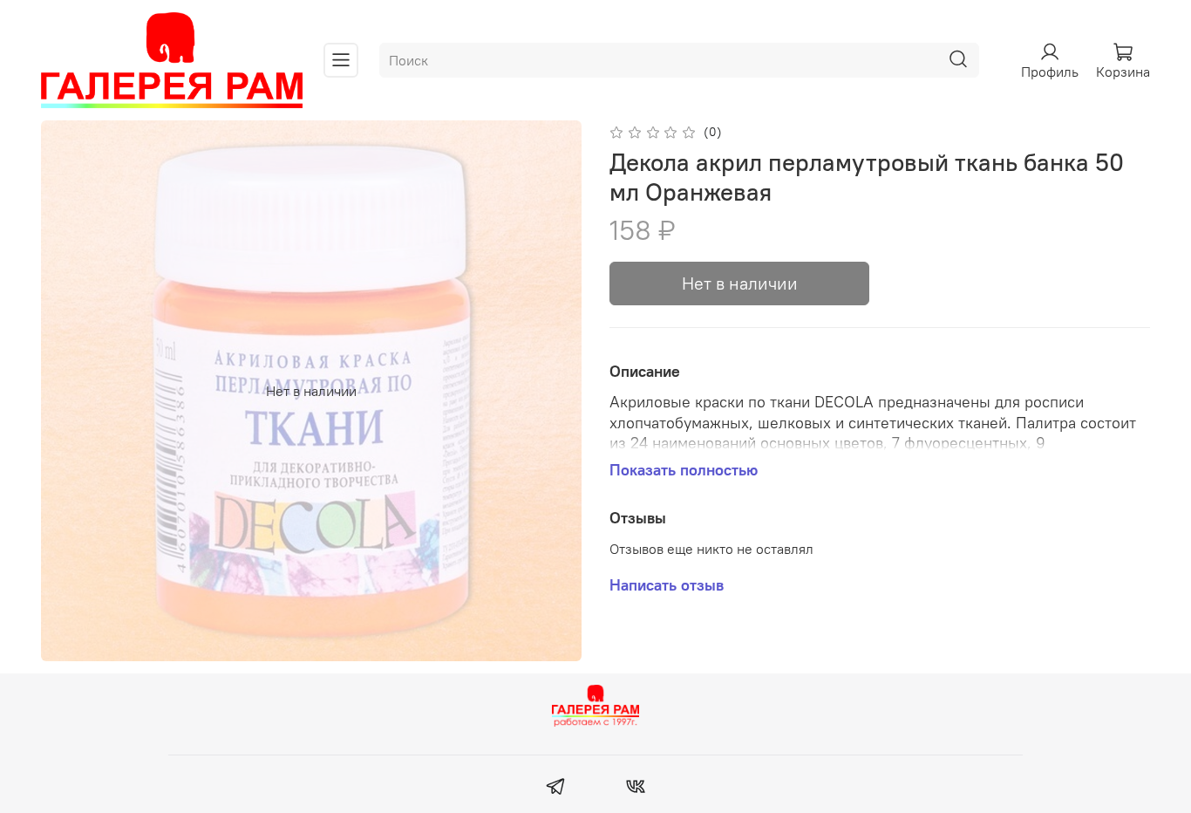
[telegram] (556, 788)
